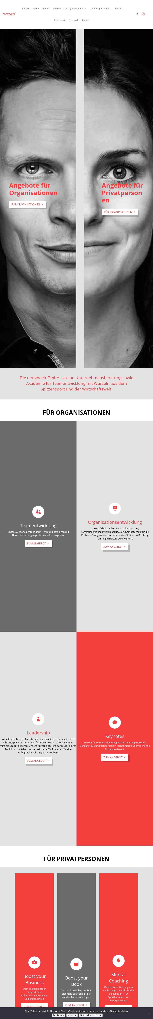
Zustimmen (58, 1015)
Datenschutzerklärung (90, 1015)
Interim (57, 8)
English (26, 8)
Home (36, 8)
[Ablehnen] (149, 1013)
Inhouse (46, 8)
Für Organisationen (25, 204)
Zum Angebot (36, 543)
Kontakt (85, 20)
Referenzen (60, 20)
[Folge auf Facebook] (137, 13)
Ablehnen (72, 1015)
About (118, 8)
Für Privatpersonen (118, 212)
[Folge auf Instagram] (143, 13)
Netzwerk (73, 20)
